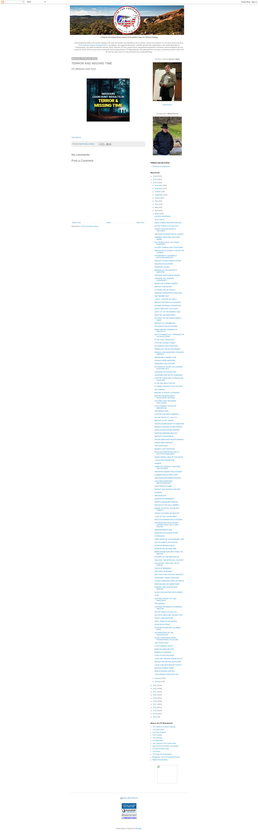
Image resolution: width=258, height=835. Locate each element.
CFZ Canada (157, 735)
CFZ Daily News (158, 730)
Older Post (140, 223)
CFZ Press (156, 751)
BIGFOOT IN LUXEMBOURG (165, 323)
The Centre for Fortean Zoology (164, 727)
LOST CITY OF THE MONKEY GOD (167, 312)
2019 (155, 698)
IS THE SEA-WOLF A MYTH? (165, 383)
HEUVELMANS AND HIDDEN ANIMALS (169, 440)
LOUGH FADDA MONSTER (164, 460)
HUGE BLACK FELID (162, 624)
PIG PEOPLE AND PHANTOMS (166, 326)
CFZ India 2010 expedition (162, 754)
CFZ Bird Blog (158, 740)
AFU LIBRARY (160, 390)
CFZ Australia (157, 738)
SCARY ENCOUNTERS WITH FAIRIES (169, 592)
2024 (155, 183)
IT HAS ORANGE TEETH (164, 646)
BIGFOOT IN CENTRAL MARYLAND (168, 662)
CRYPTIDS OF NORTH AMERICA (167, 414)
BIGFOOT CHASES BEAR (164, 436)
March (157, 214)
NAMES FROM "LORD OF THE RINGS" (169, 457)
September (159, 195)
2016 (155, 707)
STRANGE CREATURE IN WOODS (167, 275)
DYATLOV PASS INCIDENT (164, 655)
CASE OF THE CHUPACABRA (166, 517)
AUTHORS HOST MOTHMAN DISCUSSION (165, 402)
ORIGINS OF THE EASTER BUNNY (167, 349)
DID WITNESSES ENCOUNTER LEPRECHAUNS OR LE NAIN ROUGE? (166, 525)
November (159, 189)
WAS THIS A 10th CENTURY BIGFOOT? (169, 575)
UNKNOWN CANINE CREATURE (167, 578)
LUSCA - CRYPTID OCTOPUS (166, 299)
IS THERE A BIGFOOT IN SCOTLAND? (169, 386)
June (157, 204)
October (158, 192)
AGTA (157, 595)
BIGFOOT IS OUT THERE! (164, 421)
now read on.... (77, 137)
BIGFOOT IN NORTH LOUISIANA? (167, 393)
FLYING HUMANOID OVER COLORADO (169, 581)
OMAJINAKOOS (160, 496)
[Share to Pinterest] (110, 144)
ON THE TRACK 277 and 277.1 (166, 417)
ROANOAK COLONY (162, 267)
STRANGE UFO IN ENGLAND (165, 372)
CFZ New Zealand (159, 732)
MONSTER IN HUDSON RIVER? (166, 533)
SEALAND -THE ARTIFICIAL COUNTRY (169, 560)
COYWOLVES (160, 536)
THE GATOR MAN (161, 446)
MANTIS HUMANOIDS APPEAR (166, 502)
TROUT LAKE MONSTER (164, 618)
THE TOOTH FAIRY (162, 643)
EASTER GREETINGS (163, 216)
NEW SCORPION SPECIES (165, 671)
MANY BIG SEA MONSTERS (165, 315)
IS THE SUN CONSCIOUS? (165, 340)
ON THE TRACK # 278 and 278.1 (167, 226)
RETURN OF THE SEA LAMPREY (167, 505)
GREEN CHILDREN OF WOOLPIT (167, 513)
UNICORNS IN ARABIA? (163, 571)
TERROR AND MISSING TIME (165, 549)
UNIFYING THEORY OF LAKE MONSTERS (165, 599)
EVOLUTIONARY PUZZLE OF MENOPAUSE (165, 407)
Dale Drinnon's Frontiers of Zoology (165, 746)
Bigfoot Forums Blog (160, 760)
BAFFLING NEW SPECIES (164, 649)
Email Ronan (167, 105)
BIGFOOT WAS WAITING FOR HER (167, 489)
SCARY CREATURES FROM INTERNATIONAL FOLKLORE (166, 639)
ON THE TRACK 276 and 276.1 (166, 612)
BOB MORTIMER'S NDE (163, 530)
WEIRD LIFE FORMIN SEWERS (166, 284)
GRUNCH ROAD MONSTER (165, 361)
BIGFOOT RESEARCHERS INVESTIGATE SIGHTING (165, 397)
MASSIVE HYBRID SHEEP (164, 668)
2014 (155, 714)
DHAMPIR (158, 493)
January (158, 682)
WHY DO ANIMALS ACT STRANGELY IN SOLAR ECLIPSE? (169, 335)
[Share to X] (105, 144)
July (156, 201)
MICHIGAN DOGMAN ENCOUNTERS (168, 472)
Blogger (139, 828)
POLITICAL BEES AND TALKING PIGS (168, 615)
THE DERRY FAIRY (162, 411)
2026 (155, 176)
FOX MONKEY (160, 604)
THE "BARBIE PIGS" (162, 296)
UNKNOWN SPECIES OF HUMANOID (168, 375)
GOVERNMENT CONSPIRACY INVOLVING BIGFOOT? (166, 257)
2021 (155, 692)
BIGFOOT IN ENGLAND (163, 287)
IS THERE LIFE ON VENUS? (165, 290)
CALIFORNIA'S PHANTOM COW (166, 674)
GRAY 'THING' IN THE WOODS (166, 621)
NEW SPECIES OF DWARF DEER (167, 584)
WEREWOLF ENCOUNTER (165, 364)
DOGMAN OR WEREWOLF (164, 499)
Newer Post (76, 223)
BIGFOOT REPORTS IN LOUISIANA (168, 302)
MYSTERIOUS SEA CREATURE (166, 346)
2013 (155, 717)
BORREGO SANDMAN (163, 652)
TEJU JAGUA (159, 220)
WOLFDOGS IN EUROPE (164, 264)
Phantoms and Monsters (161, 166)
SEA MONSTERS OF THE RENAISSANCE (164, 634)
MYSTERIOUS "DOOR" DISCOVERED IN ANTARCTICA (169, 368)
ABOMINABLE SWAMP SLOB (165, 357)
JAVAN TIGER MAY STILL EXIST (166, 309)
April (157, 211)
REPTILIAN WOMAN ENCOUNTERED (169, 520)
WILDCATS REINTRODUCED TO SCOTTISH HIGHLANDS (167, 453)
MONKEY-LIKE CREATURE (165, 449)
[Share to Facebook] (107, 144)
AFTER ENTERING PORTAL (165, 546)
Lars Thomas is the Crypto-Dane (164, 743)
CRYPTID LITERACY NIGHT (165, 343)
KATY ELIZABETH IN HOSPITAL (166, 542)
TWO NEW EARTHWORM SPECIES (168, 478)
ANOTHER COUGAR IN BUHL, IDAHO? (169, 234)
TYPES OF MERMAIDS (163, 568)
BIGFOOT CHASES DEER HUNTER (168, 261)
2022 (155, 689)
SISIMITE (158, 463)
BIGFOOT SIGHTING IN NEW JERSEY (168, 427)
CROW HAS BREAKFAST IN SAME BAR (169, 424)
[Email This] (100, 144)
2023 (155, 685)
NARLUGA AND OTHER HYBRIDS (167, 430)
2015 (155, 711)
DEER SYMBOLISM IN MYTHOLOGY (168, 223)
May (156, 207)
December (159, 185)
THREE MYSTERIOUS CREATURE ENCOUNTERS (167, 467)
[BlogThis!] (102, 144)
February (158, 678)
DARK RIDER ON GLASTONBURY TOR (169, 539)
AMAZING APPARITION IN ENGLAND (168, 293)
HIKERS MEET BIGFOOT (164, 443)
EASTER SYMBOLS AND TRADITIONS (169, 247)
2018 (155, 701)
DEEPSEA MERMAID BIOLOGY (166, 433)
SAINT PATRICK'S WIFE (163, 486)
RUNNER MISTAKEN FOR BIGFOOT (168, 306)
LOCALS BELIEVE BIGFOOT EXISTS (168, 665)
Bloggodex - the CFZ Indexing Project (166, 757)
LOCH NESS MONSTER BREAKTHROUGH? (163, 482)
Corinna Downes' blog (161, 749)
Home (108, 223)
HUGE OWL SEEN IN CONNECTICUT (168, 659)
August (157, 198)
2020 (155, 695)
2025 (155, 179)
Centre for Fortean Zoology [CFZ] (94, 45)
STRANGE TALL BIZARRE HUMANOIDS (164, 279)
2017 (155, 704)
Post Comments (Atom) (89, 226)
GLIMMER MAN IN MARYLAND (166, 475)
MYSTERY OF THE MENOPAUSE (167, 557)
